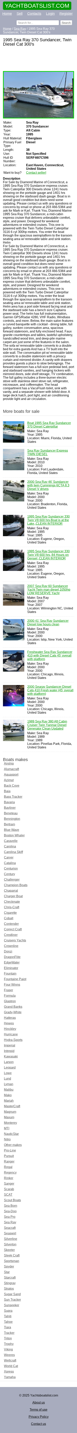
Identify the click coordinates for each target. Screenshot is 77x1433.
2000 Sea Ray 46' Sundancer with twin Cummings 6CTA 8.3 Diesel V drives (48, 485)
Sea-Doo (10, 1211)
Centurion (11, 868)
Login (50, 14)
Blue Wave (11, 829)
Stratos (9, 1288)
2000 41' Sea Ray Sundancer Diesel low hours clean (48, 622)
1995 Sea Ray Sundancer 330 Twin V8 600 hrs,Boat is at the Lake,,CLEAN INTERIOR (48, 520)
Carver (8, 857)
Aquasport (11, 774)
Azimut (9, 780)
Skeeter (9, 1250)
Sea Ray (10, 1222)
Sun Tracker (12, 1299)
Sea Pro (9, 1216)
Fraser (8, 990)
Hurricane (11, 1034)
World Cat (11, 1366)
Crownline (11, 946)
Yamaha (10, 1377)
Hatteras (10, 1017)
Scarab (9, 1189)
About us (38, 1402)
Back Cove (11, 785)
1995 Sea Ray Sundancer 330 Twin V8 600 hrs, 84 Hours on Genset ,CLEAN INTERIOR (48, 555)
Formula (10, 995)
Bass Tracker (13, 796)
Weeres (9, 1355)
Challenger (12, 879)
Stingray (10, 1283)
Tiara (7, 1327)
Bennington (12, 818)
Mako (8, 1095)
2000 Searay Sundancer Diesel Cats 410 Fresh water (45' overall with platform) (50, 690)
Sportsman (11, 1261)
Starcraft (10, 1277)
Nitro (7, 1139)
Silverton (10, 1244)
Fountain (10, 973)
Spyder (9, 1266)
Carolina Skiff (13, 852)
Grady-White (13, 1012)
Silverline (10, 1239)
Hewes (9, 1023)
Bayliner (10, 807)
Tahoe (8, 1321)
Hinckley (10, 1028)
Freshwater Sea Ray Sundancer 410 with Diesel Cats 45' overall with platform (49, 655)
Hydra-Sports (13, 1040)
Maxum (9, 1117)
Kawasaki (11, 1056)
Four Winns (12, 984)
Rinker (8, 1178)
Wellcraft (10, 1360)
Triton (8, 1338)
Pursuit (9, 1156)
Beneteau (11, 813)
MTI (6, 1128)
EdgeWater (12, 962)
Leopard (10, 1067)
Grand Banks (13, 1006)
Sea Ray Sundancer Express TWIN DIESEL (47, 452)
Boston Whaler (14, 835)
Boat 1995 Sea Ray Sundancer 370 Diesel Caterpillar (49, 424)
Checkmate (12, 901)
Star (7, 1272)
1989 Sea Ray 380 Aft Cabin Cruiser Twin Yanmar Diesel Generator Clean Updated (47, 725)
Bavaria (9, 802)
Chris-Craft (11, 907)
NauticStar (11, 1134)
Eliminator (11, 968)
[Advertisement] (38, 59)
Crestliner (11, 935)
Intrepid (9, 1051)
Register (66, 14)
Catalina (10, 863)
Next (69, 95)
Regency (10, 1172)
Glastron (10, 1001)
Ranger (9, 1161)
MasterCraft (12, 1106)
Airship (9, 763)
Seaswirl (10, 1233)
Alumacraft (11, 769)
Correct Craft (13, 929)
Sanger (9, 1183)
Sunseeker (11, 1305)
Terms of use (38, 1409)
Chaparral (11, 890)
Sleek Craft (12, 1255)
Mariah (9, 1100)
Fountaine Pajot (15, 979)
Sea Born (10, 1205)
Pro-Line (10, 1150)
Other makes (13, 1145)
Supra (8, 1310)
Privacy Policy (39, 1416)
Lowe (8, 1073)
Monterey (10, 1122)
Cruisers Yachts (15, 940)
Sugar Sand (12, 1294)
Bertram (9, 824)
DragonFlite (12, 957)
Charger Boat (13, 896)
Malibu (8, 1089)
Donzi (8, 951)
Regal (8, 1167)
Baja (7, 791)
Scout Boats (12, 1200)
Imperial (9, 1045)
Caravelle (11, 841)
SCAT (8, 1194)
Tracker (9, 1332)
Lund (7, 1078)
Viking (8, 1349)
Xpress (9, 1371)
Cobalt (8, 918)
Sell (20, 14)
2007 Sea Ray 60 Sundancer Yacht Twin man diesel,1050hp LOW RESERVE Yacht (48, 589)
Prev (8, 95)
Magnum (10, 1111)
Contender (11, 923)
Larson (9, 1062)
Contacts (34, 14)
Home (7, 14)
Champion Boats (15, 885)
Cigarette (10, 912)
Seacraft (10, 1227)
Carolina (10, 846)
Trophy (9, 1344)
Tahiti (7, 1316)
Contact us (38, 1423)
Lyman (8, 1084)
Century (9, 874)
